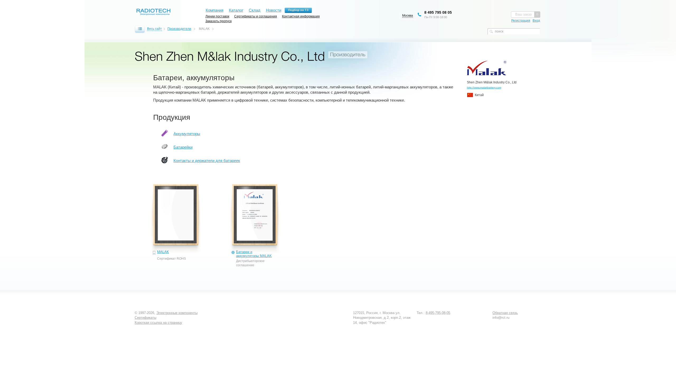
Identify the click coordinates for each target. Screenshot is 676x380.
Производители (179, 29)
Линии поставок (217, 16)
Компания (214, 10)
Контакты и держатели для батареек (206, 160)
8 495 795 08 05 (438, 12)
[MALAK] (175, 221)
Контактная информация (301, 16)
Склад (254, 10)
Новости (273, 10)
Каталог (236, 10)
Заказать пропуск (218, 21)
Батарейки (183, 147)
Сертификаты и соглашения (255, 16)
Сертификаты (145, 318)
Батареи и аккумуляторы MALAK (254, 254)
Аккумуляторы (186, 133)
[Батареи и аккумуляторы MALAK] (254, 221)
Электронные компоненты (177, 313)
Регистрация (520, 20)
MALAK (163, 252)
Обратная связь (505, 313)
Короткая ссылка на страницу (158, 323)
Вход (536, 20)
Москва (407, 15)
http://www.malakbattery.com (484, 87)
